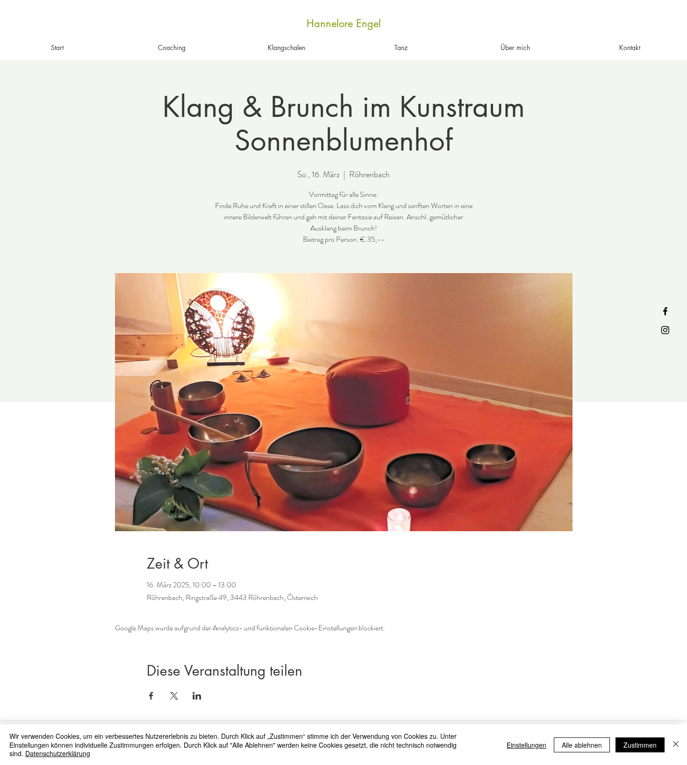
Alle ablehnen (582, 745)
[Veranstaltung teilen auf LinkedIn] (197, 696)
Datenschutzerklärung (57, 753)
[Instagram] (665, 330)
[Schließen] (675, 745)
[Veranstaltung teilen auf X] (174, 696)
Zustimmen (640, 745)
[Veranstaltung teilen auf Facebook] (151, 696)
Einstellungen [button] (526, 745)
